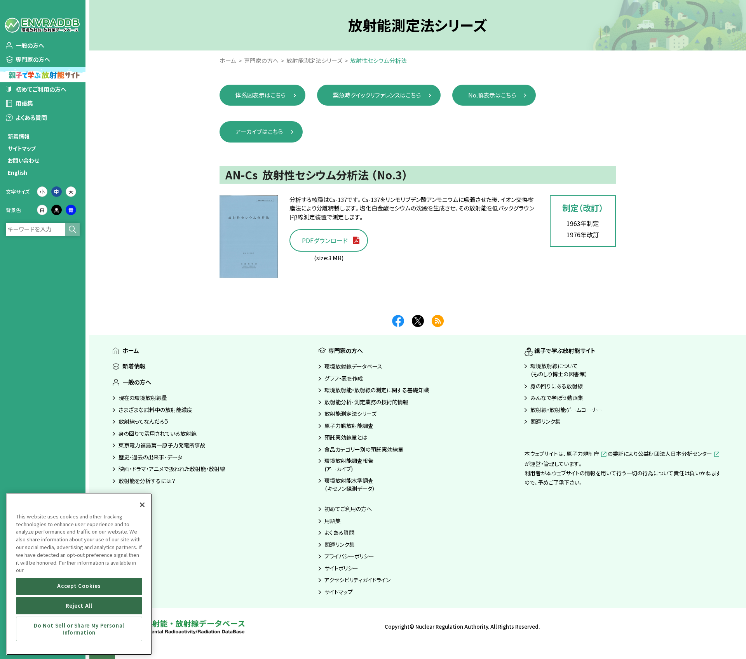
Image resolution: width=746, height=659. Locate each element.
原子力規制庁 (582, 453)
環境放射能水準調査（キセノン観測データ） (349, 484)
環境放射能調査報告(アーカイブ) (348, 465)
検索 (72, 229)
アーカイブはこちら (259, 131)
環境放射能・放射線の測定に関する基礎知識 (376, 390)
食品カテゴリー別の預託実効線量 (363, 449)
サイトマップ (22, 148)
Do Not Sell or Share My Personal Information (79, 628)
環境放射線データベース (353, 366)
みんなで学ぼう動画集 (556, 398)
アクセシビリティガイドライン (357, 580)
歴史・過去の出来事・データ (150, 457)
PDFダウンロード (325, 240)
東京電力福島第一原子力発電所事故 (162, 445)
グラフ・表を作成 (343, 378)
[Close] (142, 504)
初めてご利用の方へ (41, 89)
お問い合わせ (23, 160)
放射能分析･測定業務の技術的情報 (366, 402)
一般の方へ (30, 45)
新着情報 (19, 136)
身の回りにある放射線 (556, 386)
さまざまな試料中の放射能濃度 (155, 410)
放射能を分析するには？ (147, 481)
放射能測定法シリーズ (350, 413)
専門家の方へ (33, 59)
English (17, 172)
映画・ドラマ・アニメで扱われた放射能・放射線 (172, 469)
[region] (79, 574)
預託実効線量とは (345, 437)
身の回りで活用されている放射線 (158, 433)
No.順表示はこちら (492, 95)
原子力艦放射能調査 (348, 425)
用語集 (24, 103)
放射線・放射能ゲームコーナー (566, 410)
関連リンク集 (339, 544)
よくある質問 (31, 117)
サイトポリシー (341, 568)
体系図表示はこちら (260, 95)
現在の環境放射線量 (143, 398)
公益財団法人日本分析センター (675, 453)
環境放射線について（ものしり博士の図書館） (558, 370)
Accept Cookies (79, 586)
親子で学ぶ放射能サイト (564, 350)
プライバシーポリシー (349, 556)
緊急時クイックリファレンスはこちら (377, 95)
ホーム (130, 350)
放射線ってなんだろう (144, 421)
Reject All (79, 605)
